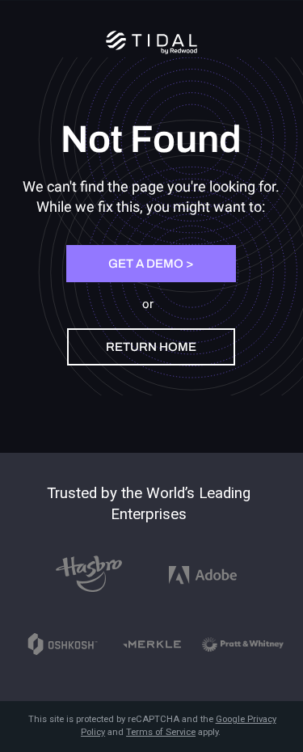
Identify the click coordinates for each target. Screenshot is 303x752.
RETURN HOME (151, 346)
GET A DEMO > (150, 263)
